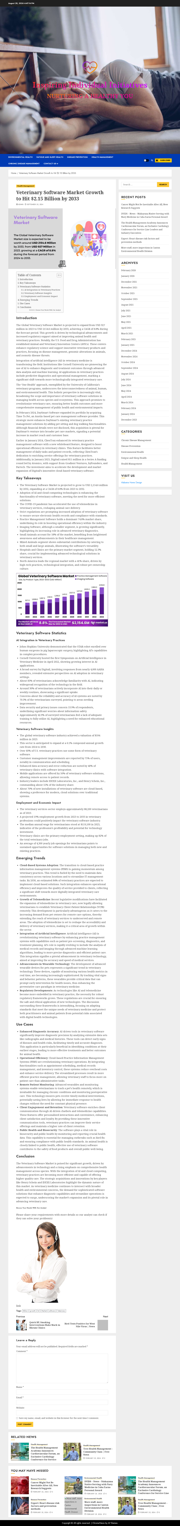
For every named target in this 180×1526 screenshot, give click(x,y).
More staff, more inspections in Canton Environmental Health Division (96, 1506)
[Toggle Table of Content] (58, 275)
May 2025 (126, 322)
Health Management (102, 157)
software (52, 1311)
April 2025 (126, 327)
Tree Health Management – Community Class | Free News (98, 1451)
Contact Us (50, 163)
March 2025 (127, 333)
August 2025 (127, 304)
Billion (25, 1311)
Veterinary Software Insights (38, 293)
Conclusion (25, 307)
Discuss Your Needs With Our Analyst (48, 310)
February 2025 (128, 339)
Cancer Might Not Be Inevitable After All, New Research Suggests (44, 1485)
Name (20, 1387)
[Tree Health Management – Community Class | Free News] (72, 1452)
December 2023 (129, 419)
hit (38, 1311)
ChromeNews (98, 1523)
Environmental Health (20, 157)
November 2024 (129, 356)
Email (20, 1397)
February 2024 (128, 408)
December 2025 (129, 281)
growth (32, 1311)
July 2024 (125, 379)
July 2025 (125, 310)
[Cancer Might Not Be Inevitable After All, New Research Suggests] (20, 1485)
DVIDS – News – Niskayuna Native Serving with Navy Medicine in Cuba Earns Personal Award (98, 1486)
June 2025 (126, 316)
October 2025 (128, 293)
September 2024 (129, 368)
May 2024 (126, 391)
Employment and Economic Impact (41, 296)
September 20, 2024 (35, 205)
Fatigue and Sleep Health (50, 157)
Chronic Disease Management (24, 163)
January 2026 (128, 276)
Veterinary (61, 1311)
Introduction (26, 279)
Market (44, 1311)
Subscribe (165, 160)
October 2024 (128, 362)
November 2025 (129, 287)
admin (21, 205)
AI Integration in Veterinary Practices (42, 289)
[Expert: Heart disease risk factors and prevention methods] (20, 1506)
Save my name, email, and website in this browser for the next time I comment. (59, 1418)
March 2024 (127, 402)
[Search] (152, 160)
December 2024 (129, 350)
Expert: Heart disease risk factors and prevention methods (45, 1506)
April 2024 (126, 396)
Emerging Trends (29, 299)
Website (20, 1407)
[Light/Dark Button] (146, 160)
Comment (22, 1351)
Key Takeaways (28, 282)
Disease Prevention (77, 157)
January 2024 (128, 414)
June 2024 (126, 385)
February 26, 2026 (41, 1492)
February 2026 (128, 270)
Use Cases (25, 303)
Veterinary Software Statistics (35, 286)
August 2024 (127, 373)
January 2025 (128, 345)
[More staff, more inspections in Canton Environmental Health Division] (73, 1506)
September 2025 (129, 299)
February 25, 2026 (93, 1458)
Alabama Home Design (131, 482)
